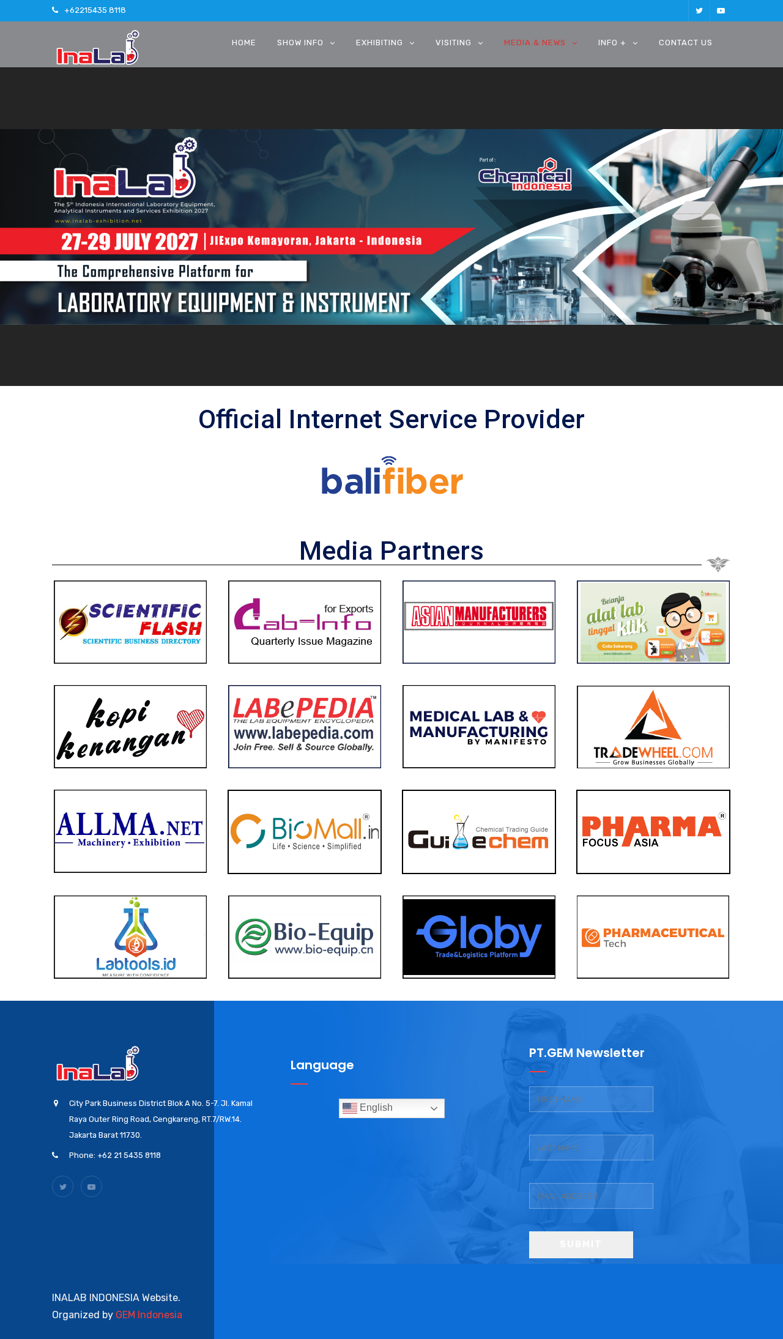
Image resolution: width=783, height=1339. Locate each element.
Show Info (300, 42)
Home (244, 42)
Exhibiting (379, 42)
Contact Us (686, 42)
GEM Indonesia (149, 1315)
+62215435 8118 (95, 10)
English (375, 1107)
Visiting (454, 42)
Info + (612, 42)
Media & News (535, 42)
